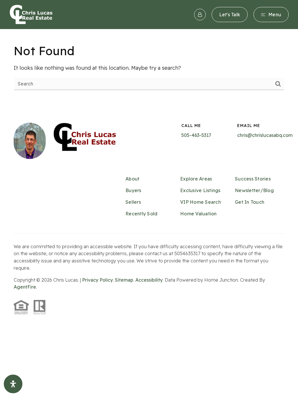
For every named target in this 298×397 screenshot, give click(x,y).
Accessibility (149, 280)
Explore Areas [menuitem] (196, 179)
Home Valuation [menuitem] (198, 214)
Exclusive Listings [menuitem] (200, 190)
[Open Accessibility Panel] (13, 384)
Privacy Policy (97, 280)
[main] (149, 66)
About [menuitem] (132, 179)
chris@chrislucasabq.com (264, 135)
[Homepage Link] (31, 14)
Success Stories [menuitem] (253, 179)
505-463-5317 (196, 135)
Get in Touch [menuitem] (249, 202)
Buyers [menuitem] (133, 190)
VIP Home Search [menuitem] (200, 202)
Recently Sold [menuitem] (141, 214)
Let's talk (229, 14)
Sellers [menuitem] (133, 202)
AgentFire (25, 287)
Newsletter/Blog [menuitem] (254, 190)
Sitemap (124, 280)
